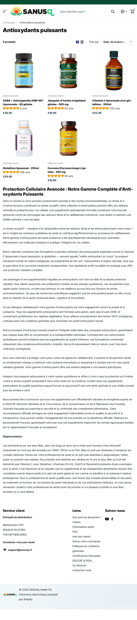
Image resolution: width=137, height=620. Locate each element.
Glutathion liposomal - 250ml (21, 168)
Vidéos (76, 522)
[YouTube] (107, 519)
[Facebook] (112, 519)
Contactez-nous (81, 570)
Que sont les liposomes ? (86, 517)
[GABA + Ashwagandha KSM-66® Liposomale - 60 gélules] (24, 71)
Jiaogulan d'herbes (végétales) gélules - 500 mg (67, 102)
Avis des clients (81, 536)
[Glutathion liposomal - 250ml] (24, 138)
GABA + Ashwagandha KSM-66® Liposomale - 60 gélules (23, 102)
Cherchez (113, 11)
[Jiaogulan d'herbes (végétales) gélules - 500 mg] (69, 71)
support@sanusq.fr (20, 549)
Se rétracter (79, 565)
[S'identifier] (124, 11)
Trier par (94, 41)
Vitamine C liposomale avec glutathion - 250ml (112, 102)
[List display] (82, 42)
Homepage (9, 22)
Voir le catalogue (5, 11)
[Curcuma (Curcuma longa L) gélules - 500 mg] (69, 138)
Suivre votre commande (86, 541)
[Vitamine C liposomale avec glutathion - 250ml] (113, 71)
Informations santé (83, 526)
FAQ (74, 531)
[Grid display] (77, 42)
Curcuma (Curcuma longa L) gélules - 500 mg (67, 170)
